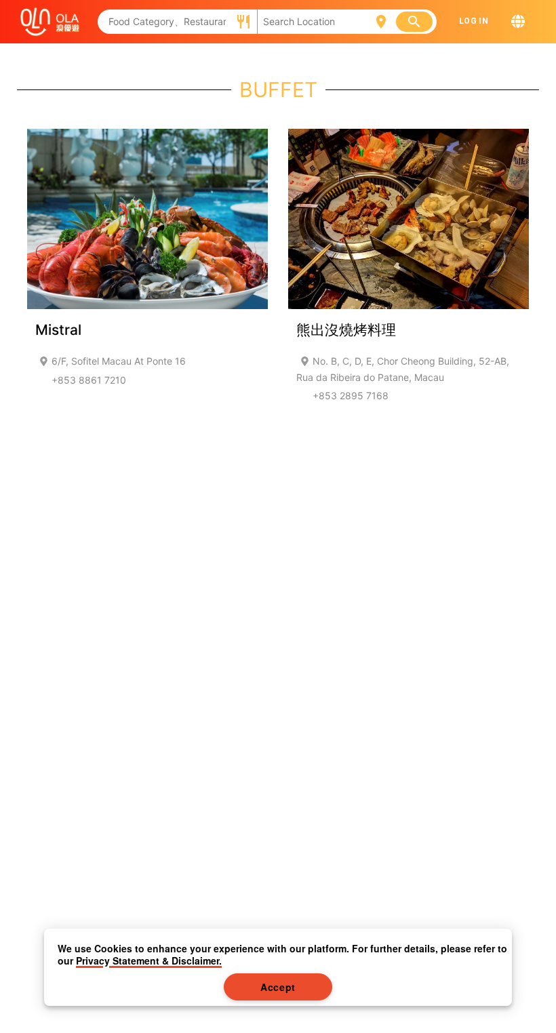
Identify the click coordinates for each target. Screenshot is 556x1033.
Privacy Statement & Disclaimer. (149, 960)
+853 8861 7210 (89, 380)
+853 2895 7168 (351, 395)
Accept (278, 987)
